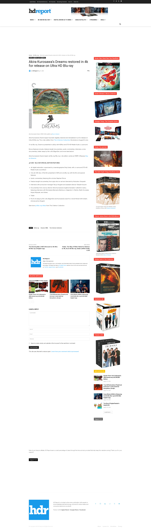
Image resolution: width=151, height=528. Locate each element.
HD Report (35, 70)
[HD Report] (40, 11)
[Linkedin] (105, 504)
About (99, 526)
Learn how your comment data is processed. (65, 351)
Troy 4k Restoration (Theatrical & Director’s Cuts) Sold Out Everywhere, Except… (59, 296)
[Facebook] (114, 1)
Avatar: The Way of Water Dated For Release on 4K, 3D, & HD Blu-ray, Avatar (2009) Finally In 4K (76, 248)
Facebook (60, 267)
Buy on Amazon (55, 134)
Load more (107, 412)
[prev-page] (30, 302)
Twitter (46, 267)
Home (30, 55)
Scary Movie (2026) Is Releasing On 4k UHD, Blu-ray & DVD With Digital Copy (79, 296)
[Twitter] (119, 1)
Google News (63, 265)
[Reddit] (110, 504)
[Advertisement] (75, 39)
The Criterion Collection (62, 140)
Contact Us (106, 526)
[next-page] (33, 302)
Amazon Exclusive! (111, 208)
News (44, 57)
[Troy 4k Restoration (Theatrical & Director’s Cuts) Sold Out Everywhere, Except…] (59, 286)
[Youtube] (121, 1)
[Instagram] (116, 1)
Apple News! (65, 510)
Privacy (120, 526)
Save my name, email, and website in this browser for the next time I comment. (53, 343)
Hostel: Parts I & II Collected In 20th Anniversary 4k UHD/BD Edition (37, 296)
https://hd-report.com (48, 261)
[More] (75, 75)
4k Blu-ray (36, 55)
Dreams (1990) (44, 228)
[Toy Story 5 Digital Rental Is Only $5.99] (98, 406)
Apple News (52, 267)
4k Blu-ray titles (40, 205)
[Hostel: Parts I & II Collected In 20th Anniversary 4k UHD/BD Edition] (38, 286)
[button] (120, 24)
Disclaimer (113, 526)
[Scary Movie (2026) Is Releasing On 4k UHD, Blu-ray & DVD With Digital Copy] (80, 286)
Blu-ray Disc (38, 57)
